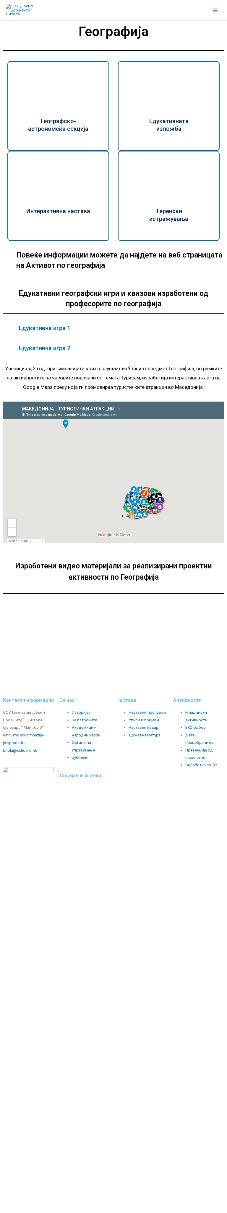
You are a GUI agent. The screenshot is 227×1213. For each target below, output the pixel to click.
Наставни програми (147, 712)
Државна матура (144, 735)
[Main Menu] (215, 10)
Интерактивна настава (58, 211)
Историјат (81, 712)
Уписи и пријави (144, 720)
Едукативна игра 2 (44, 348)
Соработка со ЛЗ (201, 764)
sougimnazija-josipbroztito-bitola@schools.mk (23, 743)
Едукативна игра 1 (44, 328)
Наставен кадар (143, 727)
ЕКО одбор (195, 727)
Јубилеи (79, 757)
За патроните (84, 720)
